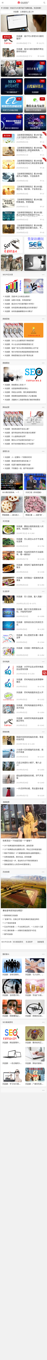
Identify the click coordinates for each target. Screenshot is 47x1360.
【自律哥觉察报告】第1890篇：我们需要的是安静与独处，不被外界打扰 (30, 227)
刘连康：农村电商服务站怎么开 (29, 692)
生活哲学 (6, 591)
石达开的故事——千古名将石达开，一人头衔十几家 (23, 927)
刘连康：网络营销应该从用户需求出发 (19, 355)
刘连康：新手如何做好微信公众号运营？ (20, 444)
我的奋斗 (6, 954)
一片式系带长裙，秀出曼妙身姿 (29, 789)
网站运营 (6, 407)
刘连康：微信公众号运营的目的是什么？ (20, 440)
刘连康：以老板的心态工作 (23, 12)
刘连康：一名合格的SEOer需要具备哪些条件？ (21, 1063)
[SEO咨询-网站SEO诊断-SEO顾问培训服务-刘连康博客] (23, 2)
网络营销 (6, 319)
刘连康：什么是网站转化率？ (16, 436)
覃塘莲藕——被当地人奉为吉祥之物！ (12, 515)
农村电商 (6, 662)
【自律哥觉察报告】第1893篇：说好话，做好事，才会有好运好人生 (30, 189)
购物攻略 (6, 732)
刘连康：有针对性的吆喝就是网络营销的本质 (21, 352)
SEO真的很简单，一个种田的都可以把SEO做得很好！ (12, 492)
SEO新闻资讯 (18, 942)
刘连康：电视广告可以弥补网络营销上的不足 (21, 348)
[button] (20, 29)
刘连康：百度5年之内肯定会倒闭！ (18, 296)
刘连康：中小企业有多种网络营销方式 (19, 344)
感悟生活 (6, 451)
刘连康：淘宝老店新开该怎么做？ (17, 429)
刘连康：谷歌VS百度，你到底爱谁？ (18, 300)
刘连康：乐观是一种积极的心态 (29, 648)
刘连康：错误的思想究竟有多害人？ (18, 461)
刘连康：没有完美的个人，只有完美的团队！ (20, 975)
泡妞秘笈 (6, 802)
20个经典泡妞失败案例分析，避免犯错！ (19, 846)
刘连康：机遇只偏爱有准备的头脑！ (18, 465)
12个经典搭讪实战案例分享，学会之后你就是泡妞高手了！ (24, 849)
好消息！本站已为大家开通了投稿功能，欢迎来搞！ (22, 8)
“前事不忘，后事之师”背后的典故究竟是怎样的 (21, 919)
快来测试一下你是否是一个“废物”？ (18, 841)
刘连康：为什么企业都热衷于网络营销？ (20, 341)
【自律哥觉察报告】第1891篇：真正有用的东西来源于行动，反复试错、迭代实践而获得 (30, 214)
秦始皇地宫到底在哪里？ (13, 911)
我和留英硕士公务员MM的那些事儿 (17, 864)
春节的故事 (8, 934)
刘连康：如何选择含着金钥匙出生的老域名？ (21, 308)
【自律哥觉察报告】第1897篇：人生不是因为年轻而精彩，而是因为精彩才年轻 (30, 137)
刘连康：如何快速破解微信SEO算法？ (19, 311)
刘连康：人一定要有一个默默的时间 (18, 457)
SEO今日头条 (8, 275)
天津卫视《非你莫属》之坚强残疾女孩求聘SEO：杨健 (35, 492)
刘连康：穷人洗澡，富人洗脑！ (29, 597)
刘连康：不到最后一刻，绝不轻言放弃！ (20, 468)
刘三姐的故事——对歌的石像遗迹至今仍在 (20, 930)
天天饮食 (6, 521)
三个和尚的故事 (10, 923)
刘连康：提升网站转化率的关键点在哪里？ (21, 433)
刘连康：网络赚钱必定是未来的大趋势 (17, 1016)
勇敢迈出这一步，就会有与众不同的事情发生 (21, 861)
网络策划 (6, 363)
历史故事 (6, 872)
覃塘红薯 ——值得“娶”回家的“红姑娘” (35, 515)
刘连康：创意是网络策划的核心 (16, 388)
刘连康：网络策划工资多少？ (16, 385)
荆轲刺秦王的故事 (11, 915)
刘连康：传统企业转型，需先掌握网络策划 (21, 392)
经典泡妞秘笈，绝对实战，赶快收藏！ (18, 857)
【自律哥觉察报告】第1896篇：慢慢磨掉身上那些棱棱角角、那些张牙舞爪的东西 (30, 150)
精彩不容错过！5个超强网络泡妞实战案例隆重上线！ (24, 853)
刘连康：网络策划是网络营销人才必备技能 (21, 396)
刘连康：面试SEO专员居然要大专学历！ (20, 304)
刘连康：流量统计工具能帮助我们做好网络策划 (22, 400)
